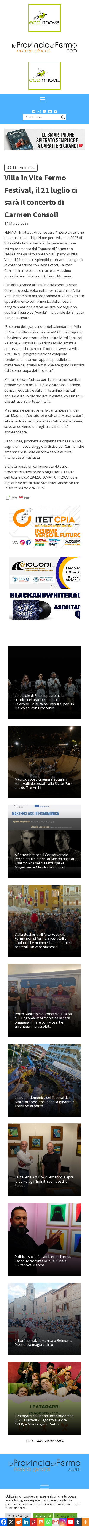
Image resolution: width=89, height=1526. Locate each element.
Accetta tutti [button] (43, 1516)
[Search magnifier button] (63, 117)
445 (40, 1441)
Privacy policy (66, 1516)
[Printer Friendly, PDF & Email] (17, 497)
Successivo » (54, 1441)
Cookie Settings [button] (18, 1516)
